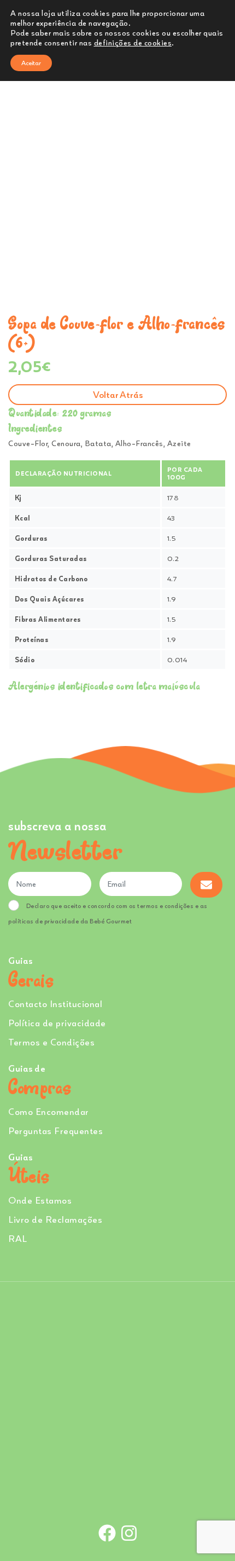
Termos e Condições (51, 1042)
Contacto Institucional (55, 1003)
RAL (17, 1238)
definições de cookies (133, 42)
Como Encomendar (48, 1111)
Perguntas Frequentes (55, 1130)
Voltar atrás (118, 394)
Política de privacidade (57, 1022)
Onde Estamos (40, 1200)
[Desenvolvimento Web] (117, 1496)
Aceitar (31, 63)
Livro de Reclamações (55, 1219)
